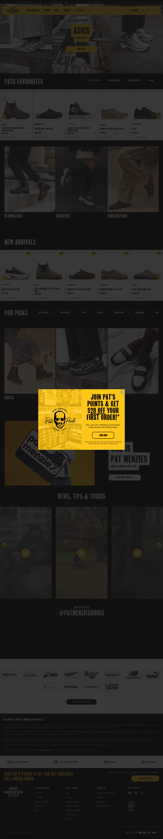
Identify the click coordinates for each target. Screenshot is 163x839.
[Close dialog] (122, 392)
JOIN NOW (103, 435)
